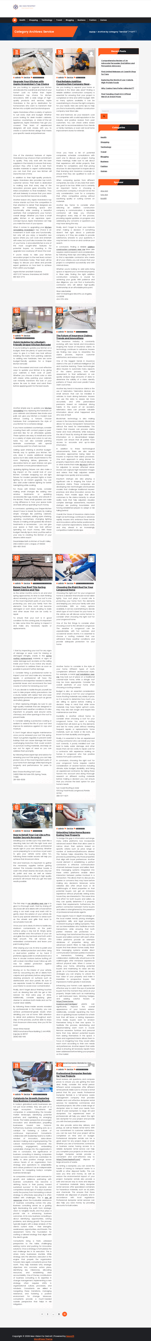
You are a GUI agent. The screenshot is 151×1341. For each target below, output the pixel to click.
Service (27, 77)
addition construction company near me (75, 248)
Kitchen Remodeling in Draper (25, 338)
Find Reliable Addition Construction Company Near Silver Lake (73, 82)
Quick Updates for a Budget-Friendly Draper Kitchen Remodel (32, 343)
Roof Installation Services (85, 583)
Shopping (33, 20)
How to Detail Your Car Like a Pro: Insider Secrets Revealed (31, 836)
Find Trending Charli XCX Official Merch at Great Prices (116, 95)
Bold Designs (81, 77)
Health (22, 20)
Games (103, 20)
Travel (59, 20)
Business (81, 20)
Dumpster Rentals (82, 1069)
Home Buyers (80, 828)
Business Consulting (40, 1094)
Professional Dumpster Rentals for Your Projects (73, 1074)
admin (18, 77)
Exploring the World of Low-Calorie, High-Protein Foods (117, 81)
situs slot (104, 191)
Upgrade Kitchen (38, 77)
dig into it (84, 464)
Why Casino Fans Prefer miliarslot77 (117, 88)
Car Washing (37, 831)
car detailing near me (37, 903)
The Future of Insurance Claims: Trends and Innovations (74, 337)
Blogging (70, 20)
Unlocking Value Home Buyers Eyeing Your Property (73, 833)
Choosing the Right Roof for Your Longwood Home (74, 588)
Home (92, 31)
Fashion (92, 20)
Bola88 (104, 198)
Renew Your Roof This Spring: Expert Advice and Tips (29, 588)
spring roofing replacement (42, 583)
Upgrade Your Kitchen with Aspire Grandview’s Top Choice (31, 82)
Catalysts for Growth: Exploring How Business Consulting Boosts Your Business (31, 1099)
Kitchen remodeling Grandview (32, 228)
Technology (47, 20)
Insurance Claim (82, 332)
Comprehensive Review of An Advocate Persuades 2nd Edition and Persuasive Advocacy (118, 63)
